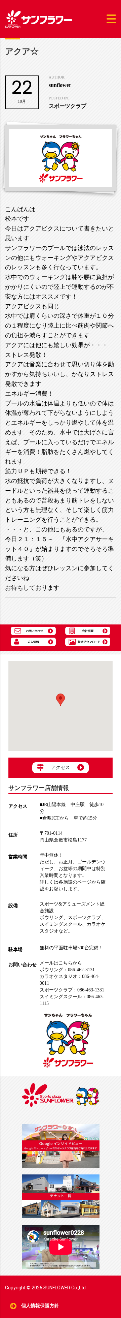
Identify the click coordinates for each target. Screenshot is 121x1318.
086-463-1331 (72, 989)
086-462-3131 (67, 969)
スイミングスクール (61, 924)
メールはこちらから (61, 962)
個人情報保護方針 (40, 1305)
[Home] (38, 18)
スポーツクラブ (84, 917)
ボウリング (51, 917)
